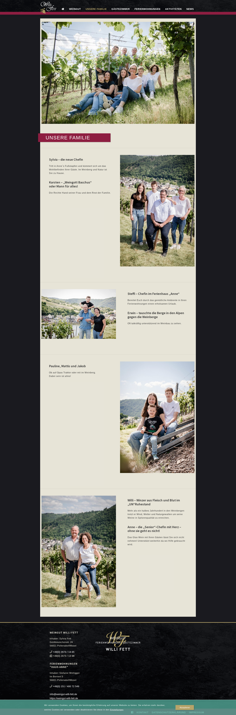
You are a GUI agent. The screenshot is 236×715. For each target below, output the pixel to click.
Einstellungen (116, 710)
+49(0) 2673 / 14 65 (63, 652)
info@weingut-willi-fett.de (63, 694)
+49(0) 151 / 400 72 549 (66, 686)
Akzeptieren (185, 707)
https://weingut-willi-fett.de (64, 698)
